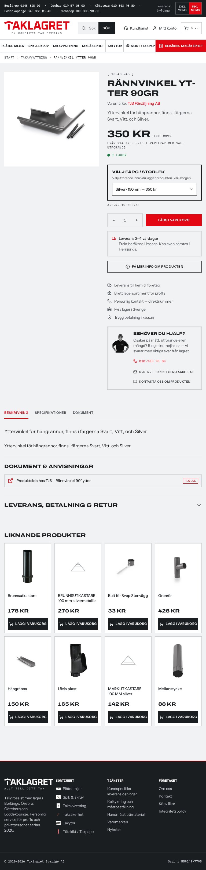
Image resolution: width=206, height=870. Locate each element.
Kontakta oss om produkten (164, 381)
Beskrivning (16, 413)
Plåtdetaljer (72, 788)
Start (9, 57)
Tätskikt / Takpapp (78, 831)
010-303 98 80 (152, 361)
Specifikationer (51, 413)
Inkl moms (195, 8)
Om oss (165, 788)
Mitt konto (167, 28)
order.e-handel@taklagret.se (166, 372)
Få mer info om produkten (157, 266)
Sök (107, 28)
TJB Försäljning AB (144, 103)
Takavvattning (34, 57)
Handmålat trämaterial (126, 814)
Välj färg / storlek (138, 172)
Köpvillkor (167, 803)
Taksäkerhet (73, 814)
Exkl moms (182, 8)
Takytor (69, 823)
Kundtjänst (139, 28)
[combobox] (93, 28)
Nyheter (114, 829)
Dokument (83, 413)
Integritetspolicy (172, 811)
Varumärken (117, 822)
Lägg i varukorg (174, 220)
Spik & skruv (73, 797)
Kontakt (165, 796)
